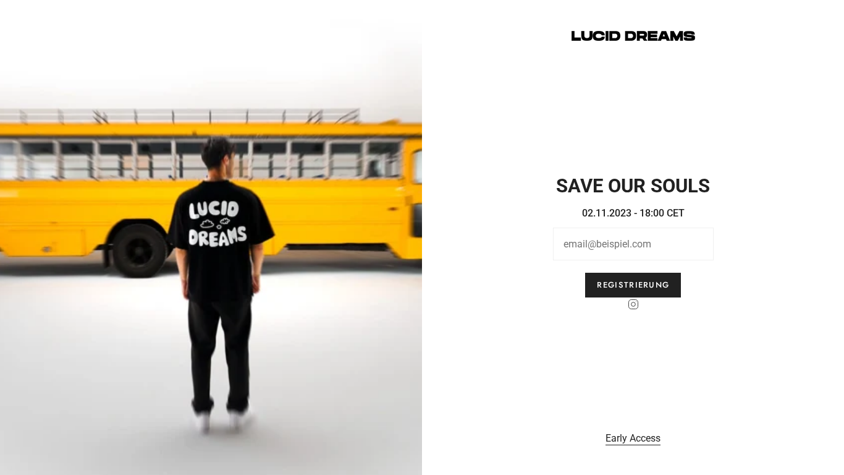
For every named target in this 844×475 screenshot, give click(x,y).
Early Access (633, 438)
